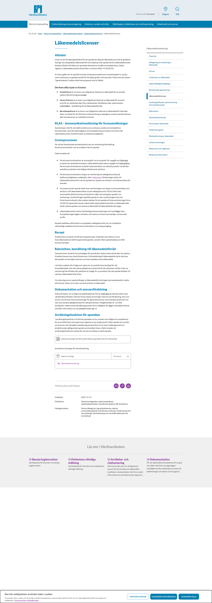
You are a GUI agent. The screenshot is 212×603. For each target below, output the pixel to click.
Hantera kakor (138, 596)
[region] (106, 596)
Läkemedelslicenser (112, 33)
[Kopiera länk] (122, 385)
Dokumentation (160, 459)
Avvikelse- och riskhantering (118, 461)
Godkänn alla (188, 596)
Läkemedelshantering (93, 33)
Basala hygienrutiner (45, 459)
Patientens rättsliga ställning (82, 461)
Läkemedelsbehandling (72, 33)
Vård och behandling (52, 33)
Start (40, 33)
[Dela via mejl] (116, 385)
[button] (166, 11)
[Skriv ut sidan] (128, 385)
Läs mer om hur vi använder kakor (27, 600)
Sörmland (117, 356)
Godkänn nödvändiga (164, 596)
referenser (97, 177)
